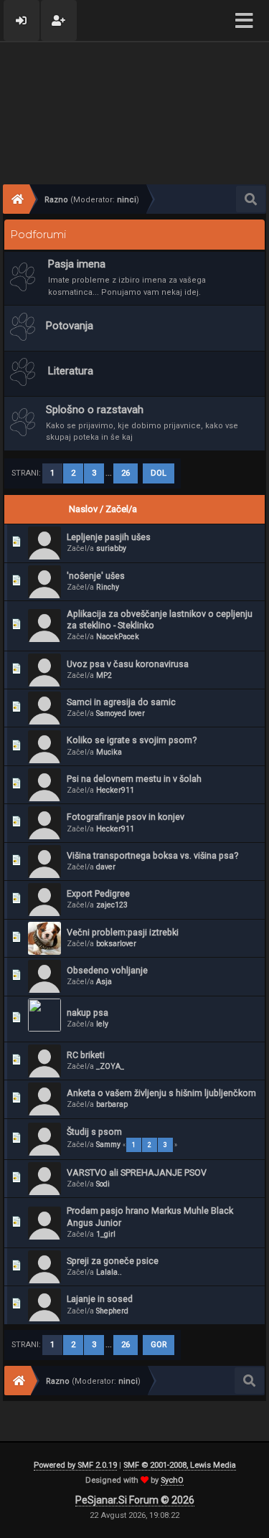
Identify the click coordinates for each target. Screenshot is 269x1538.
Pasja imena (76, 264)
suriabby (111, 548)
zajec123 (112, 905)
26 (125, 473)
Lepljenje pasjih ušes (109, 537)
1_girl (105, 1234)
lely (102, 1024)
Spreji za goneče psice (113, 1260)
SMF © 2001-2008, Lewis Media (179, 1465)
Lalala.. (109, 1272)
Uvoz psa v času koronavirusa (128, 664)
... (109, 473)
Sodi (103, 1184)
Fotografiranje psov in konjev (125, 816)
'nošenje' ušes (96, 575)
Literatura (70, 370)
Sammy (108, 1144)
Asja (104, 981)
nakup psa (87, 1012)
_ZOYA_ (110, 1066)
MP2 (104, 675)
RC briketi (86, 1054)
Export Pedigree (98, 893)
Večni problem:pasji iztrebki (123, 932)
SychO (172, 1480)
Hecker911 (115, 790)
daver (105, 867)
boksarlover (116, 943)
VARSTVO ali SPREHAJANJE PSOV (137, 1172)
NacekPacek (117, 636)
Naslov (83, 509)
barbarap (112, 1104)
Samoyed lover (120, 713)
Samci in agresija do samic (121, 702)
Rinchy (107, 587)
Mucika (109, 752)
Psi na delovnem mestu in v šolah (134, 778)
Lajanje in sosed (100, 1298)
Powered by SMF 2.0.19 (75, 1465)
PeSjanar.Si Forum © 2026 (134, 1500)
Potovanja (69, 325)
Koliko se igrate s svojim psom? (132, 740)
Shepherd (112, 1311)
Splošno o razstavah (94, 409)
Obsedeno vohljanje (107, 970)
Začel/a (121, 509)
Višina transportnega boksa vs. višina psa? (152, 855)
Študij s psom (94, 1131)
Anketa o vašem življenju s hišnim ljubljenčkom (161, 1093)
